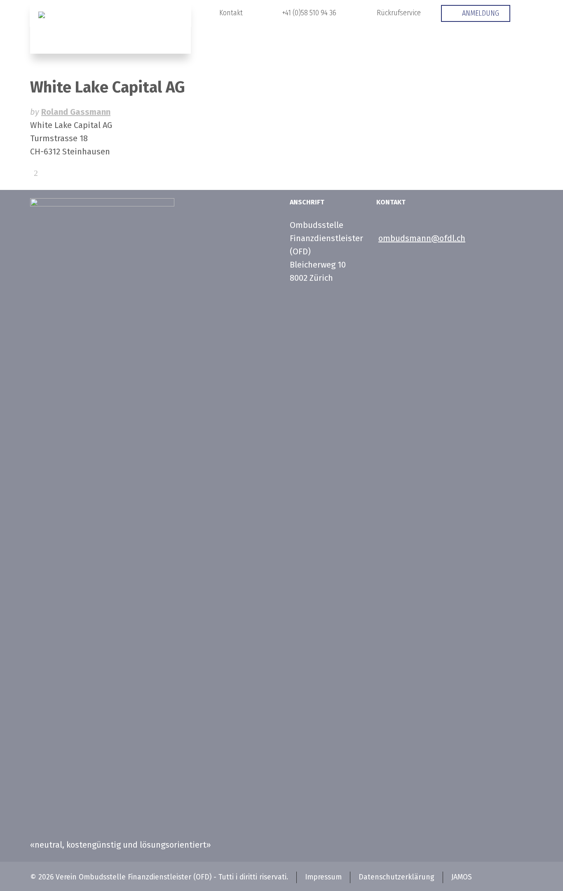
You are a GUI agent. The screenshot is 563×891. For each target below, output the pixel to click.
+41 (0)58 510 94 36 (309, 12)
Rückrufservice (399, 12)
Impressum (323, 877)
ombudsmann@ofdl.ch (421, 238)
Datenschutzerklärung (396, 877)
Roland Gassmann (75, 112)
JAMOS (461, 877)
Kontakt (231, 12)
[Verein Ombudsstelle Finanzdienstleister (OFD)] (110, 27)
